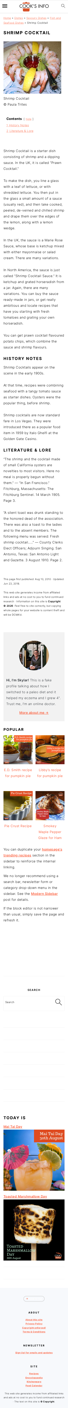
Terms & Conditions (34, 1331)
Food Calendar (34, 1385)
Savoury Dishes (36, 18)
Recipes (34, 1373)
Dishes (18, 18)
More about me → (34, 713)
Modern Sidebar (44, 894)
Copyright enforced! (34, 1327)
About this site (34, 1319)
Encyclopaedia (34, 1377)
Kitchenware (34, 1381)
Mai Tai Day (12, 1127)
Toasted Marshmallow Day (25, 1196)
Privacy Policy (34, 1323)
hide (28, 119)
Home (7, 18)
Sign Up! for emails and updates (34, 1352)
